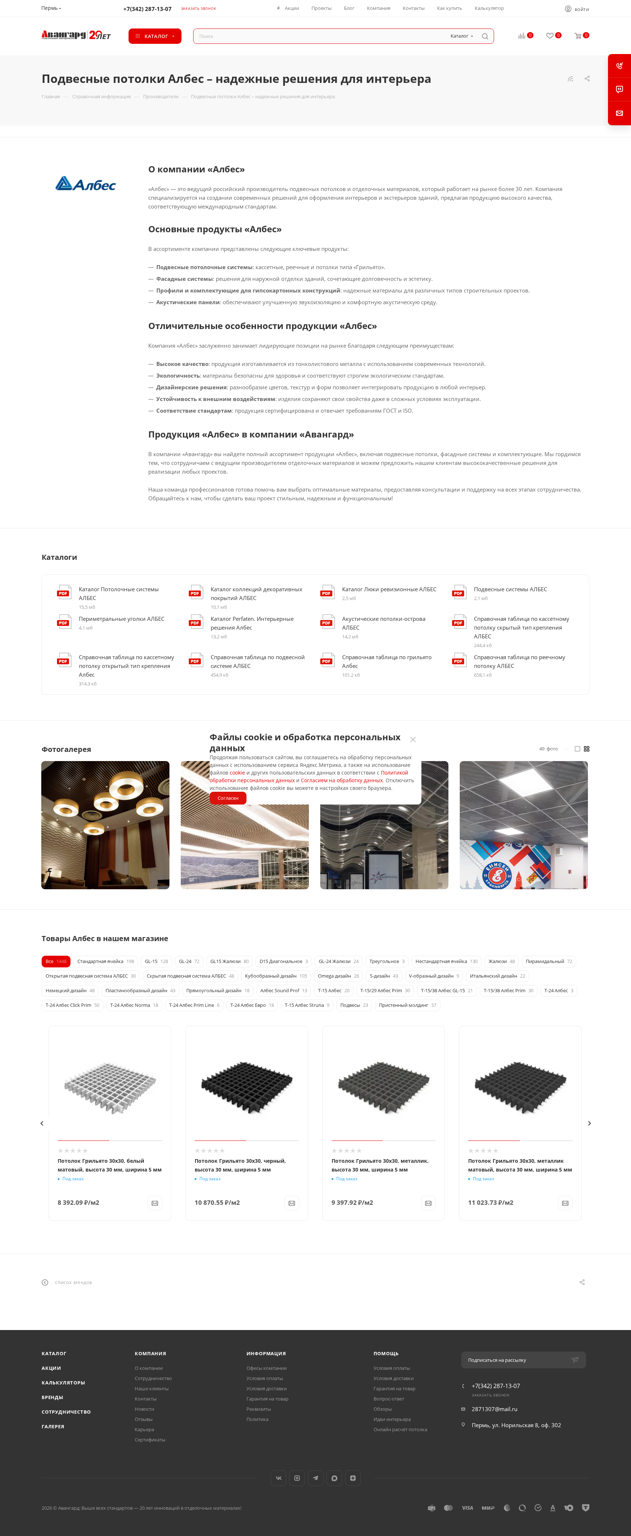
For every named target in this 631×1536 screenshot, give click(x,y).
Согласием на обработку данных (342, 780)
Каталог (54, 1353)
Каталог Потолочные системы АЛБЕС (119, 593)
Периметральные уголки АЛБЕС (121, 618)
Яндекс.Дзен (353, 1478)
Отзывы (144, 1419)
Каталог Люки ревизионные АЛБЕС (389, 589)
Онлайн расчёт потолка (400, 1429)
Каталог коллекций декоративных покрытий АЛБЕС (256, 593)
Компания (150, 1353)
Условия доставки (266, 1388)
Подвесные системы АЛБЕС (510, 589)
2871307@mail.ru (494, 1409)
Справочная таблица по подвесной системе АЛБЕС (258, 661)
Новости (144, 1409)
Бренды (53, 1397)
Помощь (386, 1353)
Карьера (144, 1429)
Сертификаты (150, 1439)
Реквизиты (258, 1409)
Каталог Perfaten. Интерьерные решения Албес (252, 623)
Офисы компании (266, 1368)
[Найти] (485, 36)
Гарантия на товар (267, 1398)
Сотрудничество (66, 1412)
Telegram (316, 1478)
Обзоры (383, 1409)
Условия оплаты (264, 1378)
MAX (334, 1478)
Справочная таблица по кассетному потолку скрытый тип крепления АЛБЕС (521, 627)
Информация (266, 1353)
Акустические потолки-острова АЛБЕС (383, 623)
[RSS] (570, 78)
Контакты (146, 1398)
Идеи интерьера (392, 1419)
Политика (257, 1419)
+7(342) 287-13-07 (147, 8)
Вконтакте (278, 1478)
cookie (237, 772)
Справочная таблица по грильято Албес (387, 661)
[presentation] (41, 1123)
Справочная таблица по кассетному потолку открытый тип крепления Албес (126, 665)
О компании (149, 1368)
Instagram (297, 1478)
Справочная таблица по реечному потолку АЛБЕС (519, 661)
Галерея (53, 1426)
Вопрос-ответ (389, 1398)
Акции (51, 1368)
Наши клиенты (152, 1388)
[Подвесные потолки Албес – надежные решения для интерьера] (85, 182)
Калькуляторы (63, 1382)
